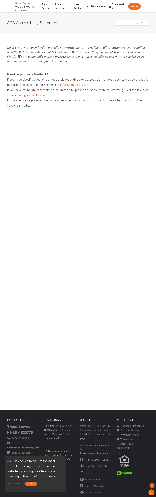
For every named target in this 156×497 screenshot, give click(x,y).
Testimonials (127, 439)
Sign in (134, 6)
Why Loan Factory (130, 434)
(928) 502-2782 (65, 426)
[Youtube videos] (152, 485)
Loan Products (78, 6)
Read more (14, 484)
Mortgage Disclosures (132, 426)
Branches (89, 473)
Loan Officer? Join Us (95, 466)
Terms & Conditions (94, 486)
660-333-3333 (20, 438)
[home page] (22, 2)
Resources (97, 6)
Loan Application (61, 6)
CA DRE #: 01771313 (96, 459)
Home (119, 23)
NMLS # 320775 (20, 432)
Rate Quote (45, 6)
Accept (31, 484)
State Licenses (92, 479)
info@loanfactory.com (74, 85)
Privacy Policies (92, 492)
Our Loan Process (129, 430)
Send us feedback (20, 452)
